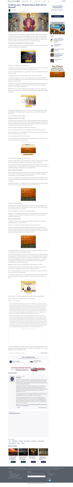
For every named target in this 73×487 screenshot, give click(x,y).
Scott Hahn (13, 300)
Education (22, 443)
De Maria (14, 9)
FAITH (31, 1)
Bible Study (21, 441)
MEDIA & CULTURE (24, 1)
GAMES (44, 1)
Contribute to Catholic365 (14, 476)
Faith (9, 441)
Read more (13, 461)
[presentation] (48, 454)
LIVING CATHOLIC (37, 1)
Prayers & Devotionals (12, 443)
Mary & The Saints (27, 441)
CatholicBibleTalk (25, 405)
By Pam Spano (56, 60)
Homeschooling (33, 441)
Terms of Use (51, 473)
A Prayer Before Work (58, 59)
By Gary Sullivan (56, 46)
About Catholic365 (13, 473)
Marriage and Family (41, 441)
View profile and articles (42, 407)
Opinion (18, 443)
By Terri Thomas (56, 42)
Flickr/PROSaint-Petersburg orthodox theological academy (17, 32)
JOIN (48, 1)
